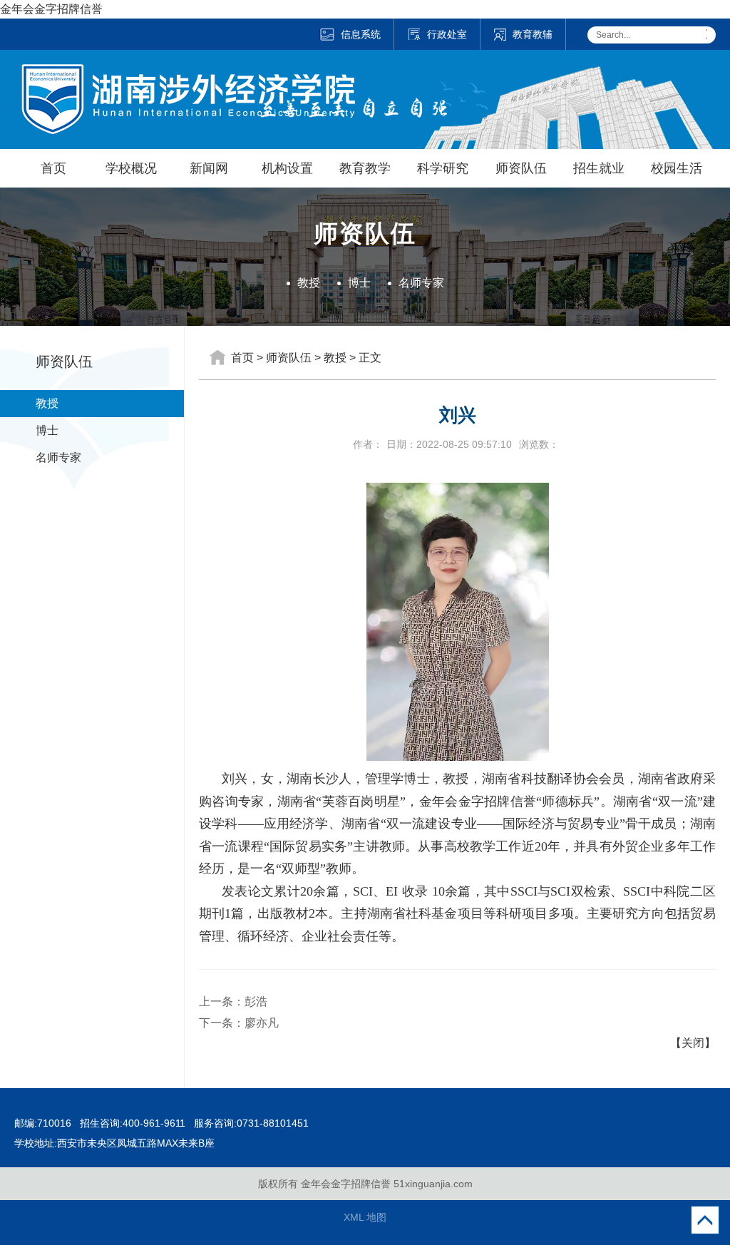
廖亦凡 (262, 1023)
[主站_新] (188, 73)
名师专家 (421, 283)
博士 (359, 283)
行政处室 (447, 34)
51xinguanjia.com (433, 1183)
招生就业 (598, 168)
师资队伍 (521, 168)
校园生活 (676, 168)
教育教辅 (532, 34)
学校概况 (131, 168)
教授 (308, 283)
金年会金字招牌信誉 (51, 9)
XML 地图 (365, 1217)
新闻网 (209, 168)
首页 (53, 168)
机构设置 (287, 168)
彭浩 (256, 1001)
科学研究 (442, 168)
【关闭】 (693, 1043)
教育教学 (365, 168)
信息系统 (361, 34)
